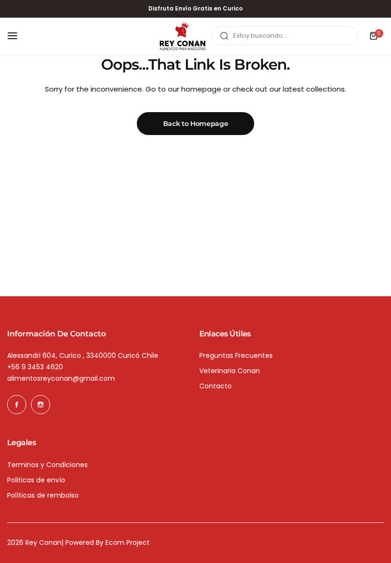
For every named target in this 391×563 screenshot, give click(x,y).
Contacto (215, 386)
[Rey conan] (182, 36)
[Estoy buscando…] (224, 35)
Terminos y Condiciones (47, 464)
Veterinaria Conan (229, 370)
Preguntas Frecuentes (236, 355)
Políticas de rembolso (43, 495)
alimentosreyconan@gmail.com (61, 378)
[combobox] (284, 35)
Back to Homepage (195, 123)
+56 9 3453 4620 (35, 367)
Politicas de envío (36, 480)
